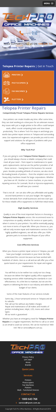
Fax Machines (28, 385)
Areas (28, 362)
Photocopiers (28, 382)
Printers (28, 380)
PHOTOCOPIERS (19, 83)
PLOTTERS (16, 99)
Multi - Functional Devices (28, 390)
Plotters (28, 387)
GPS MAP (28, 359)
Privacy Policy (28, 357)
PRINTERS (16, 74)
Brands (28, 365)
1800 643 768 (29, 399)
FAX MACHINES (18, 91)
